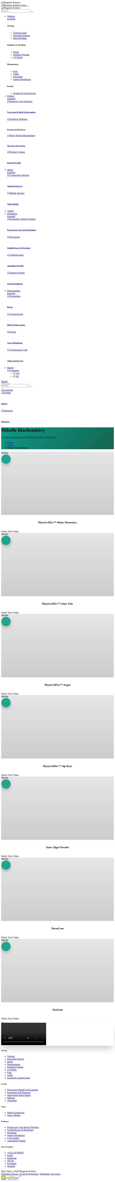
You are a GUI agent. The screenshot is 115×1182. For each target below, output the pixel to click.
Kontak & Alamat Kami (24, 93)
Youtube (11, 1166)
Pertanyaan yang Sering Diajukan (23, 1127)
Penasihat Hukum (21, 35)
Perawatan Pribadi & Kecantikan (22, 1090)
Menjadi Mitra (20, 38)
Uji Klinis (17, 57)
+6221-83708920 (15, 1152)
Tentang (11, 1056)
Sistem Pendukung (22, 79)
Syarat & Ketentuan (29, 1174)
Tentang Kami (20, 33)
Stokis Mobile (13, 1115)
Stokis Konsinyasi (15, 1112)
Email (10, 1155)
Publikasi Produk (21, 54)
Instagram (11, 1158)
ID (17, 376)
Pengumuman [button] (13, 291)
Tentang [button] (11, 16)
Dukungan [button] (12, 213)
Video (16, 74)
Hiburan (11, 1098)
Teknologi (12, 1100)
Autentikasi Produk (16, 1140)
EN (17, 373)
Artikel (10, 211)
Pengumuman (13, 1064)
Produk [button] (10, 96)
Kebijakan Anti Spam (50, 1174)
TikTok (10, 1161)
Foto (15, 71)
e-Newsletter (13, 1138)
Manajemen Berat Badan (19, 1095)
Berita (16, 52)
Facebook (11, 1163)
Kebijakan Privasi (9, 1174)
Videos (10, 445)
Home (10, 442)
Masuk (10, 367)
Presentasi (18, 76)
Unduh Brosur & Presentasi (20, 1130)
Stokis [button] (10, 170)
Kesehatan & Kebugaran (19, 1092)
